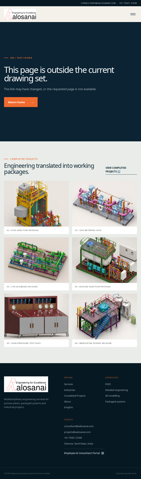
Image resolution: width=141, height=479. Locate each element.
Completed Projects (75, 395)
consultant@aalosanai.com (98, 3)
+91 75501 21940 (128, 3)
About (67, 401)
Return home (21, 102)
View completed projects (116, 169)
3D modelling (112, 395)
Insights (68, 407)
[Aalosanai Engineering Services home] (20, 14)
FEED (108, 384)
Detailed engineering (116, 390)
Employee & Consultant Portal (84, 453)
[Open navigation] (133, 14)
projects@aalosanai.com (77, 432)
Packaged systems (115, 401)
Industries (69, 390)
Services (68, 384)
